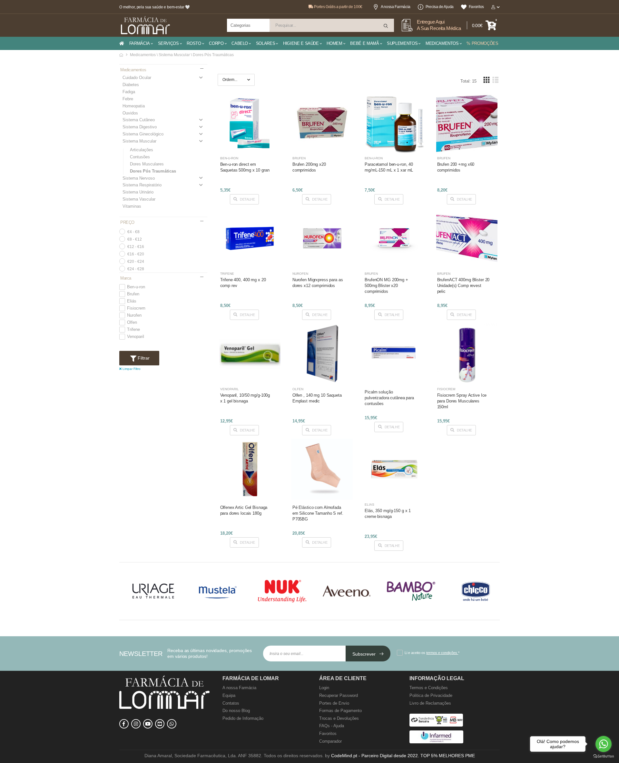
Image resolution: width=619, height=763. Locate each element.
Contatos (230, 703)
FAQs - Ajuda (331, 725)
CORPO (216, 43)
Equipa (228, 695)
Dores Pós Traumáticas (153, 171)
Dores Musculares (147, 164)
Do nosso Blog (236, 710)
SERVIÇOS (168, 43)
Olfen (132, 322)
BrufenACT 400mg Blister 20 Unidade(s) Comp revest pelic (463, 285)
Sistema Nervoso (139, 178)
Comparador (330, 741)
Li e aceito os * (432, 653)
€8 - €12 (134, 239)
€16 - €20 (135, 254)
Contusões (140, 156)
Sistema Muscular (139, 141)
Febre (128, 98)
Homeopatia (134, 106)
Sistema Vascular (139, 199)
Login (324, 687)
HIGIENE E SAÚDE (301, 43)
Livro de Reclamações (430, 703)
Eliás (131, 301)
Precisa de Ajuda (440, 7)
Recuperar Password (338, 695)
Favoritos (476, 7)
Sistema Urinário (138, 192)
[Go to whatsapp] (603, 744)
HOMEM (334, 43)
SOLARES (265, 43)
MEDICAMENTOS (442, 43)
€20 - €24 (135, 261)
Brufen (133, 294)
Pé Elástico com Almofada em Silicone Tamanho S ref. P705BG (317, 513)
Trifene (133, 329)
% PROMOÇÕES (482, 43)
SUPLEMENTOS (402, 43)
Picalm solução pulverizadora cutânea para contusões (389, 398)
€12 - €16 (135, 246)
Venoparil (135, 336)
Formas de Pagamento (340, 710)
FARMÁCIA (139, 43)
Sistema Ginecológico (143, 134)
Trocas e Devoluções (339, 718)
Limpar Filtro (131, 369)
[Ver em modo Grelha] (486, 80)
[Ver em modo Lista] (495, 80)
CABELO (239, 43)
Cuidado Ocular (137, 77)
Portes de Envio (334, 703)
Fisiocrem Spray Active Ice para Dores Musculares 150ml (462, 401)
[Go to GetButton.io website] (603, 756)
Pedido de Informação (242, 718)
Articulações (141, 149)
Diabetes (131, 84)
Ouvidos (130, 113)
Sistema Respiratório (142, 185)
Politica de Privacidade (430, 695)
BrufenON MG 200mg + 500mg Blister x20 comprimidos (386, 285)
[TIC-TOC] (159, 723)
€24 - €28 (135, 269)
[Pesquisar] (386, 26)
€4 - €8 (133, 232)
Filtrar (143, 358)
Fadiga (129, 91)
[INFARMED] (436, 741)
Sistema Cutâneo (139, 119)
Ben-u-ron (136, 287)
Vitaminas (132, 206)
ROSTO (194, 43)
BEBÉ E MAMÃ (364, 43)
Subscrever (364, 654)
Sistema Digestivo (140, 126)
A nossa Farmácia (395, 7)
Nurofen (134, 315)
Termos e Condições (428, 687)
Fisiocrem (136, 308)
